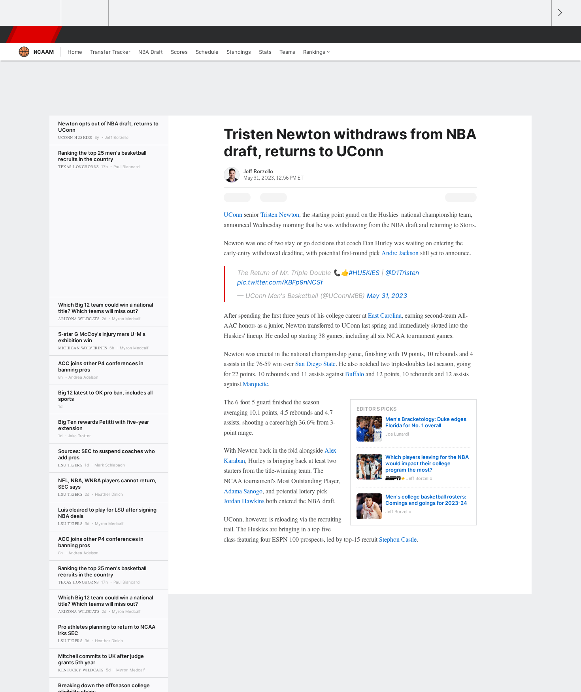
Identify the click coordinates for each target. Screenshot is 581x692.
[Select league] (38, 13)
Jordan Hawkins (244, 501)
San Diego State (315, 363)
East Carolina (385, 315)
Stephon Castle (398, 539)
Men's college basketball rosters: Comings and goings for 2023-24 (426, 499)
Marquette (255, 383)
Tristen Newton (279, 214)
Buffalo (354, 374)
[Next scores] (559, 13)
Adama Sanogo (243, 491)
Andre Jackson (400, 252)
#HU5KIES (364, 273)
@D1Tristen (402, 273)
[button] (542, 34)
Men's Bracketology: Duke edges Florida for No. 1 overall (425, 422)
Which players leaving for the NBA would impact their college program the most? (427, 463)
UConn (233, 214)
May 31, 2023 (387, 296)
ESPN (35, 34)
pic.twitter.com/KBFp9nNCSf (280, 282)
